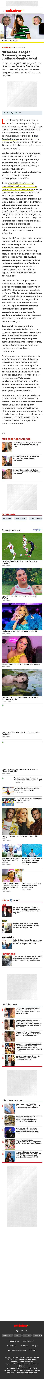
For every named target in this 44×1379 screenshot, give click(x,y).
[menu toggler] (2, 10)
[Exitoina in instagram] (17, 1330)
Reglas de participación (17, 1350)
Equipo (34, 1346)
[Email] (20, 113)
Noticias (27, 1335)
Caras (17, 1335)
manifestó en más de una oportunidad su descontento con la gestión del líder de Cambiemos (19, 186)
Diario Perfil (7, 1335)
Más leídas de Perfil (12, 1100)
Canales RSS (14, 1341)
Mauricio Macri (20, 518)
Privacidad (24, 1346)
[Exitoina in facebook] (22, 1330)
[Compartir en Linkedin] (16, 113)
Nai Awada (7, 518)
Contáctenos (11, 1346)
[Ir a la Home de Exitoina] (15, 11)
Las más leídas (9, 1004)
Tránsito (33, 1350)
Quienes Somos (28, 1341)
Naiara (13, 139)
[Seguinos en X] (26, 1330)
